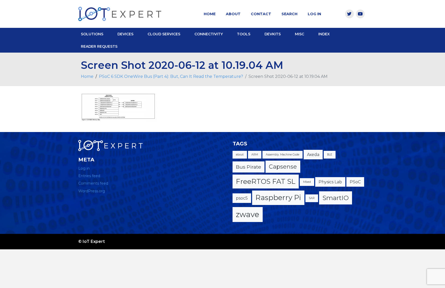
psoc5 (242, 198)
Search (289, 14)
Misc (299, 34)
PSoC (355, 181)
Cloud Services (164, 34)
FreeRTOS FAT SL (265, 181)
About (233, 14)
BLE (329, 154)
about (240, 154)
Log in (84, 168)
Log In (314, 14)
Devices (125, 34)
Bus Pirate (248, 167)
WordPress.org (91, 191)
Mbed (307, 182)
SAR (312, 198)
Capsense (283, 166)
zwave (247, 214)
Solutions (92, 34)
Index (324, 34)
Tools (243, 34)
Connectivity (208, 34)
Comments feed (93, 183)
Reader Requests (99, 46)
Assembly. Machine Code (282, 154)
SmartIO (335, 198)
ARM (254, 154)
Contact (261, 14)
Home (210, 14)
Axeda (313, 154)
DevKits (272, 34)
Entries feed (89, 176)
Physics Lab (330, 181)
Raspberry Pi (278, 197)
